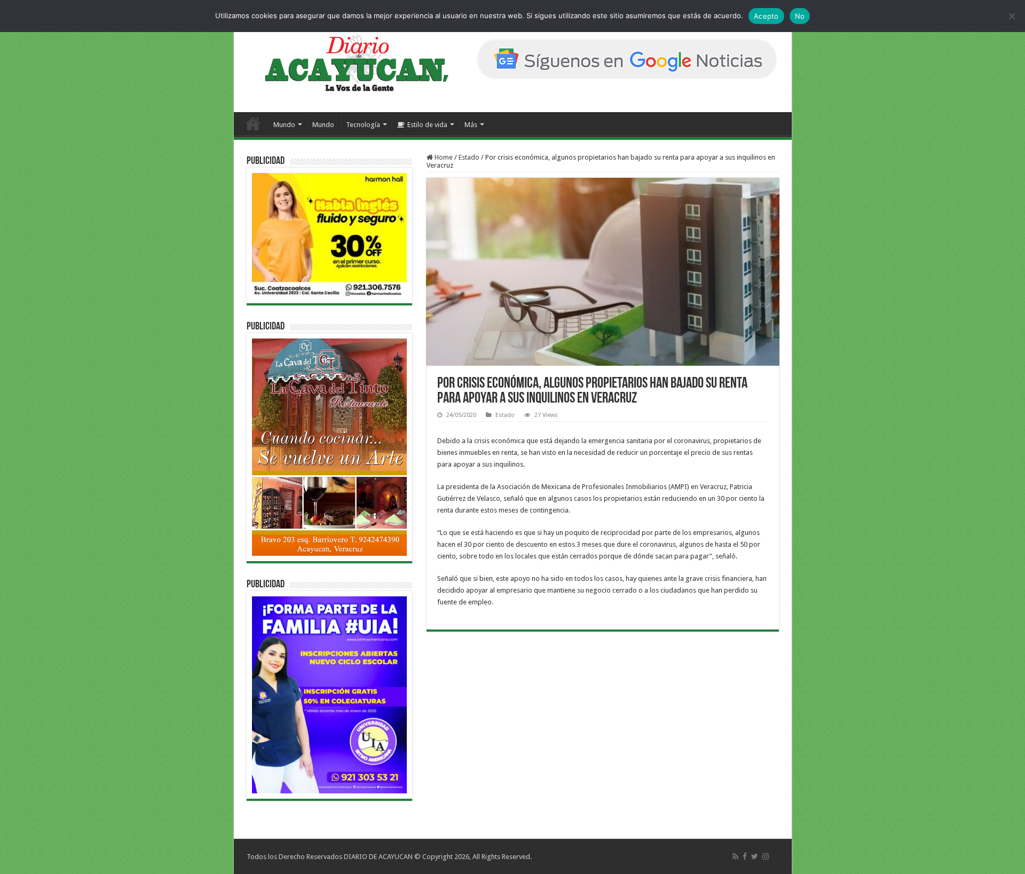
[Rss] (735, 856)
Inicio (253, 123)
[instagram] (765, 856)
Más (470, 125)
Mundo (284, 125)
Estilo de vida (427, 125)
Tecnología (363, 125)
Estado (469, 157)
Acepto (766, 16)
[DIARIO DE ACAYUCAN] (348, 63)
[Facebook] (745, 856)
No (800, 16)
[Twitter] (754, 856)
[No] (1011, 16)
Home (443, 157)
